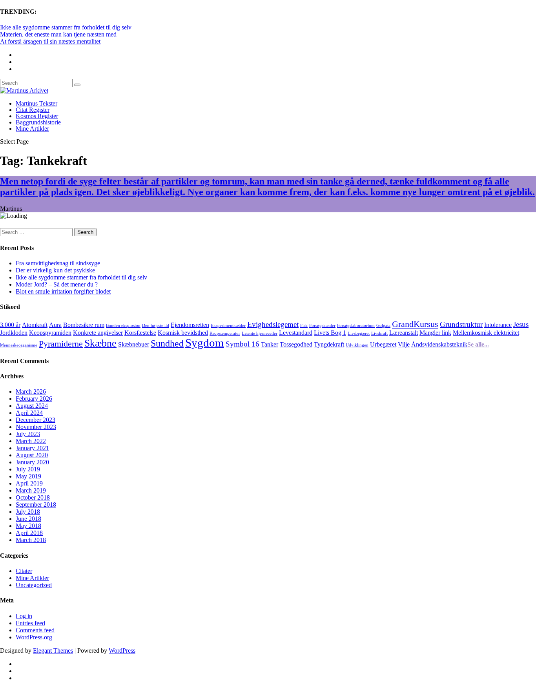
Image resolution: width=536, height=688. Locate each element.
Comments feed (35, 630)
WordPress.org (34, 637)
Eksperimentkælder (228, 325)
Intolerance (498, 324)
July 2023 (28, 434)
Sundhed (167, 343)
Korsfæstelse (140, 332)
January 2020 (32, 462)
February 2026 (34, 398)
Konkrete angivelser (98, 332)
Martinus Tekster (36, 103)
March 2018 (31, 540)
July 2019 (28, 469)
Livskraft (379, 333)
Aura (55, 324)
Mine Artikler (32, 128)
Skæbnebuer (133, 344)
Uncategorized (34, 585)
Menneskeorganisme (18, 345)
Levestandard (295, 332)
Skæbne (100, 343)
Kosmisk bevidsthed (183, 332)
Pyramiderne (61, 344)
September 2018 (36, 504)
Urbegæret (383, 344)
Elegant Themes (53, 650)
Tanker (269, 344)
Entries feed (30, 623)
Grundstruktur (461, 324)
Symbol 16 (242, 344)
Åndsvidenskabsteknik (439, 344)
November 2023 (36, 426)
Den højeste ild (155, 325)
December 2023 (35, 419)
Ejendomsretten (190, 324)
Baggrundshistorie (38, 122)
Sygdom (204, 342)
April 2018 (29, 532)
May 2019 (28, 476)
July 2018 (28, 511)
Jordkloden (13, 332)
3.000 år (10, 324)
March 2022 (31, 441)
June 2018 (28, 518)
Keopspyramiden (50, 332)
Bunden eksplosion (123, 325)
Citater (24, 571)
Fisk (304, 325)
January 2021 (32, 448)
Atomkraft (34, 324)
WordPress (122, 650)
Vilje (404, 344)
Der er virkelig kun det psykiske (55, 270)
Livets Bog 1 (330, 332)
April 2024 (29, 412)
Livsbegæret (359, 333)
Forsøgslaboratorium (356, 325)
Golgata (383, 325)
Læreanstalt (403, 332)
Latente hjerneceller (259, 333)
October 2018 (33, 497)
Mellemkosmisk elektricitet (486, 332)
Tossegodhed (296, 344)
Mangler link (435, 332)
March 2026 (31, 391)
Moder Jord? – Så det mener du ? (57, 284)
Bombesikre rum (83, 324)
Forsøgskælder (322, 325)
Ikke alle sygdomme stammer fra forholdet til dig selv (65, 27)
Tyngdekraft (329, 344)
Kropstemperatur (225, 333)
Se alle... (478, 344)
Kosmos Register (37, 116)
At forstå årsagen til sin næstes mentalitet (50, 41)
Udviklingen (357, 345)
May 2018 (28, 525)
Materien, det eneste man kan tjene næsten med (58, 34)
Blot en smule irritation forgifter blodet (63, 291)
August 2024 (32, 405)
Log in (24, 616)
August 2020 (32, 455)
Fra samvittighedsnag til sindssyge (58, 263)
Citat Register (32, 109)
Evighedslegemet (273, 324)
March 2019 (31, 490)
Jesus (521, 324)
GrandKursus (415, 324)
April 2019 (29, 483)
